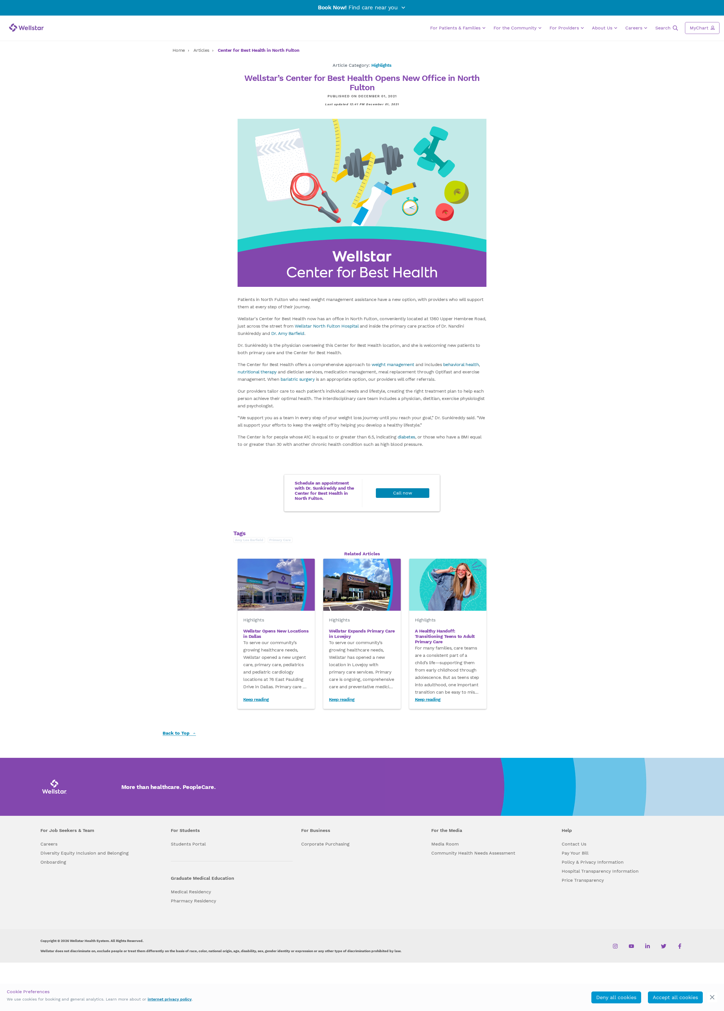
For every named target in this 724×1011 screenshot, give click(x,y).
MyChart (700, 28)
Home (179, 50)
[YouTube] (631, 946)
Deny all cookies (616, 997)
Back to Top (177, 733)
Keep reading (256, 699)
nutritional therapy (257, 372)
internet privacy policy (170, 999)
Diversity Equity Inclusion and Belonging (84, 853)
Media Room (445, 844)
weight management (393, 364)
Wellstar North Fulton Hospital (326, 326)
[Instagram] (615, 946)
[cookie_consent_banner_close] (712, 997)
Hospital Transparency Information (600, 871)
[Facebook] (679, 946)
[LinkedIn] (647, 946)
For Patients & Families (456, 28)
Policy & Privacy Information (593, 862)
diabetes (406, 437)
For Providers (565, 28)
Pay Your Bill (575, 853)
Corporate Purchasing (325, 844)
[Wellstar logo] (26, 27)
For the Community (516, 28)
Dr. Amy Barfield (287, 333)
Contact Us (574, 844)
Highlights (381, 65)
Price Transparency (583, 880)
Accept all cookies (675, 997)
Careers (634, 28)
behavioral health (461, 364)
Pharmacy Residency (193, 901)
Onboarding (53, 862)
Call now (402, 493)
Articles (201, 50)
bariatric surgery (298, 379)
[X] (663, 946)
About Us (603, 28)
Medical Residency (191, 891)
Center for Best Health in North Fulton (258, 50)
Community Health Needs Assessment (473, 853)
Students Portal (188, 844)
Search (663, 28)
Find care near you (358, 7)
